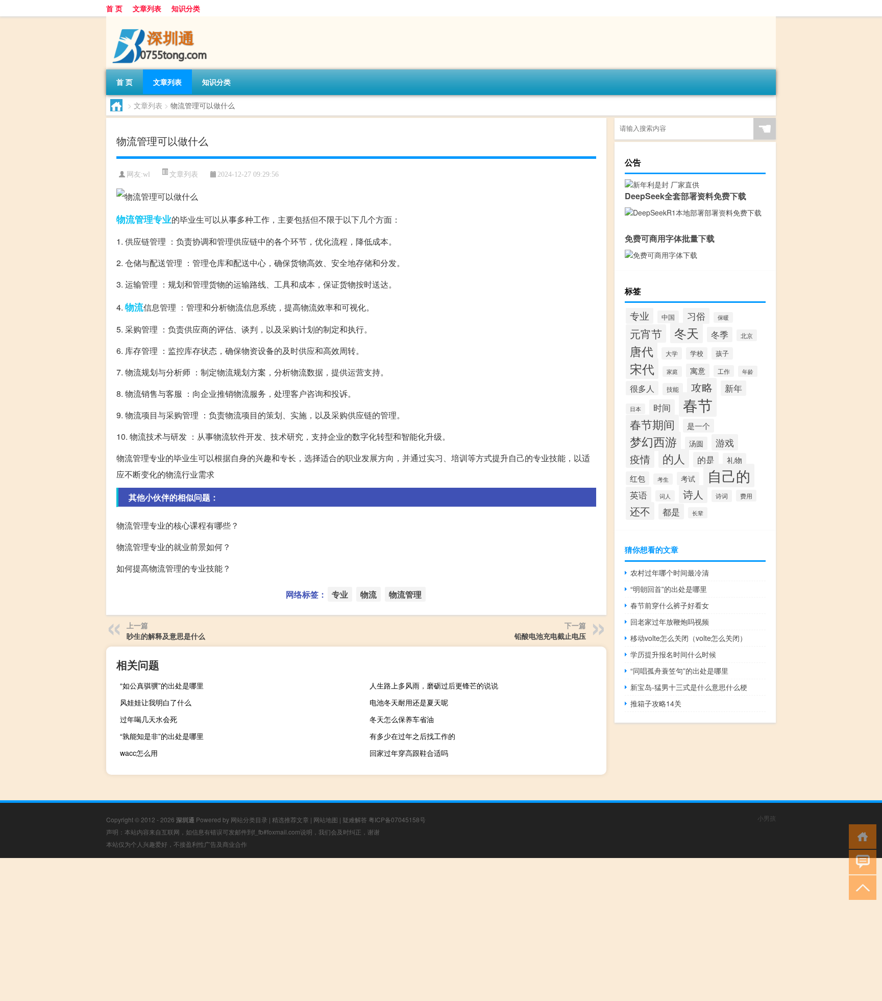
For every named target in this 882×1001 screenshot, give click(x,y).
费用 (746, 495)
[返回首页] (860, 835)
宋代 (642, 368)
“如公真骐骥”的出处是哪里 (162, 685)
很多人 (642, 388)
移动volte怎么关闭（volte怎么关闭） (688, 638)
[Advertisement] (306, 929)
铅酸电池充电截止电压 (550, 636)
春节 (698, 404)
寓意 (697, 370)
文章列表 (147, 8)
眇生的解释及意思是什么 (166, 636)
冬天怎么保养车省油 (402, 719)
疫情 (640, 458)
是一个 (698, 425)
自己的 (728, 475)
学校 (696, 353)
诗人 (693, 494)
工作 (724, 371)
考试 (688, 478)
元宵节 (646, 333)
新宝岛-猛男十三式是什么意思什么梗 (688, 687)
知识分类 (186, 8)
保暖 (723, 317)
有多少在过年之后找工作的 (412, 736)
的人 (674, 458)
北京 (747, 335)
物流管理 (134, 219)
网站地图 (325, 819)
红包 (637, 478)
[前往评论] (860, 861)
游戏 (725, 442)
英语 (638, 494)
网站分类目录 (249, 819)
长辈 (697, 513)
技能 (673, 389)
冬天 (686, 333)
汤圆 (696, 443)
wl (146, 174)
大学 (672, 353)
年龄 (747, 371)
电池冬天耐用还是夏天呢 (409, 702)
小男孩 (766, 818)
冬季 (719, 334)
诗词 (722, 495)
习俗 (696, 315)
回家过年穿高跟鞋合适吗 (409, 753)
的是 (706, 460)
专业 (162, 219)
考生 (663, 479)
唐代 (641, 351)
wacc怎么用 (139, 753)
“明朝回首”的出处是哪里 (668, 589)
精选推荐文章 (290, 819)
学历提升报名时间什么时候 (673, 654)
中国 (668, 317)
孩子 (722, 353)
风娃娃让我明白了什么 (155, 702)
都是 (671, 511)
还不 (640, 511)
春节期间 (652, 424)
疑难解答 (354, 819)
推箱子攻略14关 (655, 703)
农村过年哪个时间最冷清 (669, 572)
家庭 (672, 371)
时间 (662, 407)
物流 (134, 307)
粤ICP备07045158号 (397, 819)
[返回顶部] (860, 886)
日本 (635, 409)
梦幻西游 (653, 441)
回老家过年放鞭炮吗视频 (669, 621)
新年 (733, 388)
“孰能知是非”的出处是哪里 (162, 736)
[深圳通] (159, 20)
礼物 (734, 460)
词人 (665, 496)
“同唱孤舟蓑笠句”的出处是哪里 (679, 670)
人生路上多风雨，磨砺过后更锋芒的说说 (434, 685)
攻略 (702, 387)
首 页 (114, 8)
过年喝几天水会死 (148, 719)
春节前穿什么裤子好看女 (669, 605)
